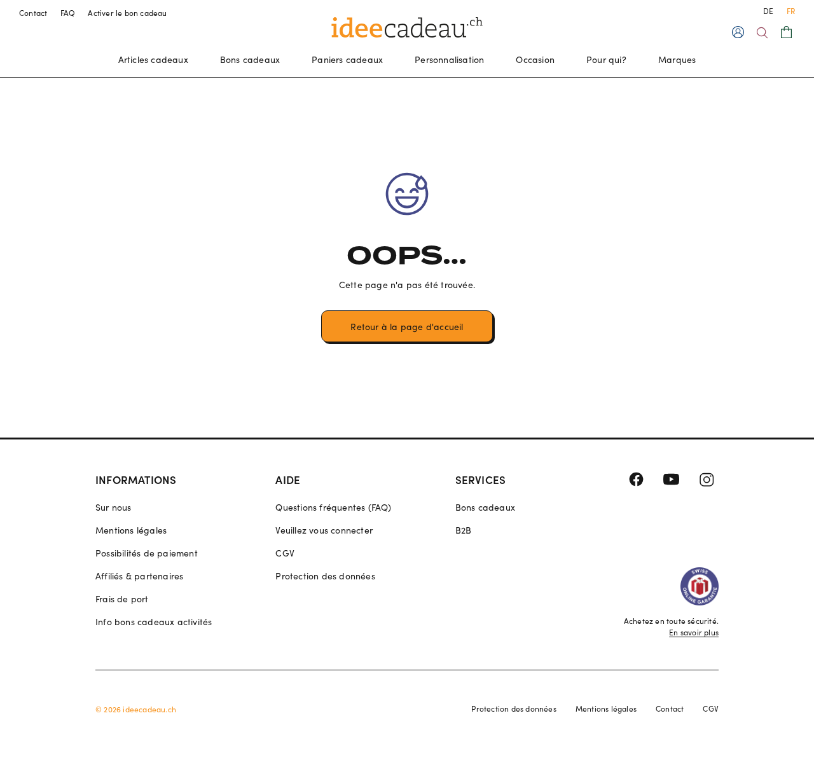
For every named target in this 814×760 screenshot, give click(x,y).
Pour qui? (606, 59)
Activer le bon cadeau (127, 13)
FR (791, 10)
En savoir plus (694, 632)
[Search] (762, 32)
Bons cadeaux (250, 59)
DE (768, 10)
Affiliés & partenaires (139, 576)
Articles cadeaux (153, 59)
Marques (677, 59)
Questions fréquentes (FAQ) (333, 507)
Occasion (535, 59)
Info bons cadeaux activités (153, 622)
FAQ (68, 13)
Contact (33, 13)
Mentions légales (131, 530)
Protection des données (325, 576)
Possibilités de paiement (146, 553)
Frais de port (122, 599)
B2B (463, 530)
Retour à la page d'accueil (406, 327)
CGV (284, 553)
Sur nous (113, 507)
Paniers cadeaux (347, 59)
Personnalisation (449, 59)
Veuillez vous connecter (324, 530)
